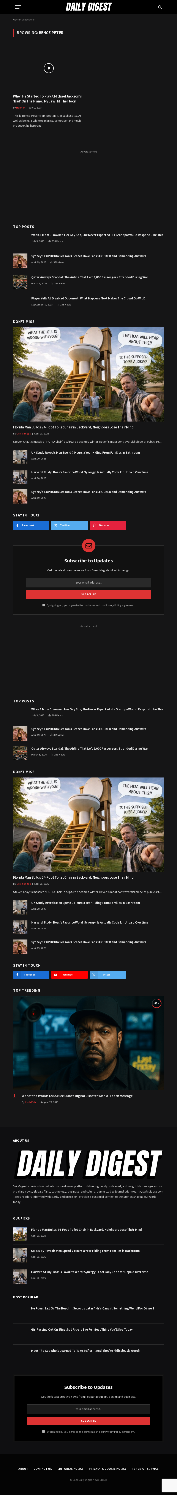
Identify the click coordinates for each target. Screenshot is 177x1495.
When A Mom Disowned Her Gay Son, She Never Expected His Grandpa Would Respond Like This (97, 235)
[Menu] (18, 7)
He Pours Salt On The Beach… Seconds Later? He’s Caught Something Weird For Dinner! (92, 1308)
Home (16, 20)
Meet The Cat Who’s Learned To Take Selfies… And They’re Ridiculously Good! (85, 1351)
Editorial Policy (70, 1469)
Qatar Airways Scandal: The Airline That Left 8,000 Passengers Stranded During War (89, 277)
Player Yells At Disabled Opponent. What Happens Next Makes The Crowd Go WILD (88, 298)
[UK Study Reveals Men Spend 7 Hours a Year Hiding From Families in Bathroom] (20, 457)
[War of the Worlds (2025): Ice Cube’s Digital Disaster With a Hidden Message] (88, 1043)
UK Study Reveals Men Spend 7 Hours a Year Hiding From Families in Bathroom (85, 452)
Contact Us (43, 1469)
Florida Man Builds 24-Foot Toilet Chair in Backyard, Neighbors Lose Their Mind (73, 427)
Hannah (20, 108)
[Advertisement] (88, 185)
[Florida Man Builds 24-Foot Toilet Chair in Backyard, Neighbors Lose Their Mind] (88, 374)
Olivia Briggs (23, 434)
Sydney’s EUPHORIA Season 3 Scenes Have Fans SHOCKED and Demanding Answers (88, 256)
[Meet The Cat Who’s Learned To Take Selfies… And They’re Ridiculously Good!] (20, 1355)
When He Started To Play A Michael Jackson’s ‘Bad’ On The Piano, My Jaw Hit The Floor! (47, 99)
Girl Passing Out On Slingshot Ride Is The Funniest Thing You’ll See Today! (82, 1329)
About (23, 1469)
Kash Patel (31, 1102)
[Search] (159, 7)
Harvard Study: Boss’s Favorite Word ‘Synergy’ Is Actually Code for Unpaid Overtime (89, 472)
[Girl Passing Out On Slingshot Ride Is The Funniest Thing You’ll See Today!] (20, 1334)
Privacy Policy (113, 605)
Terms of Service (145, 1469)
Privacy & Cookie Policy (107, 1469)
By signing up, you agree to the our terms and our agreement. (90, 605)
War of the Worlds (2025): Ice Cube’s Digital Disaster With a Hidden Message (77, 1096)
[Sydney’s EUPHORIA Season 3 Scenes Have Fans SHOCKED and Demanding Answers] (20, 260)
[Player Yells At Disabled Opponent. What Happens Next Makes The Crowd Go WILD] (20, 303)
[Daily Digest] (88, 7)
